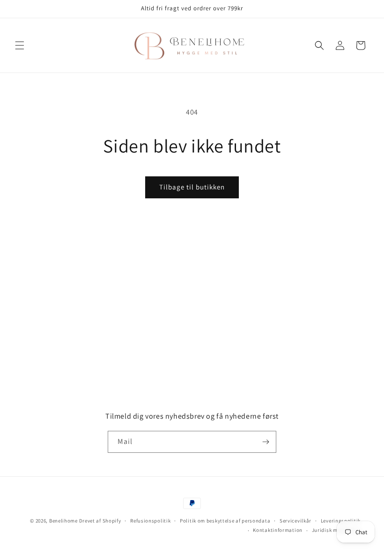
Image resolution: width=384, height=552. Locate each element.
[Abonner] (265, 442)
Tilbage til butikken (192, 186)
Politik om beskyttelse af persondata (225, 520)
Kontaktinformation (278, 530)
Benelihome (63, 520)
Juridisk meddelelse (336, 530)
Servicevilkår (295, 520)
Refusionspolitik (150, 520)
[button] (19, 45)
